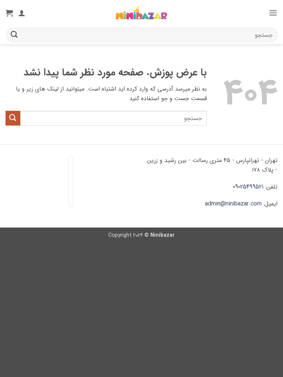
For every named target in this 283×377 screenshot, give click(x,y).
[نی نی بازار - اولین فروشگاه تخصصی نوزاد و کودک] (141, 13)
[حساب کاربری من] (21, 13)
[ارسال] (14, 35)
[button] (273, 13)
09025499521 (248, 186)
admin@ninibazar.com (233, 203)
